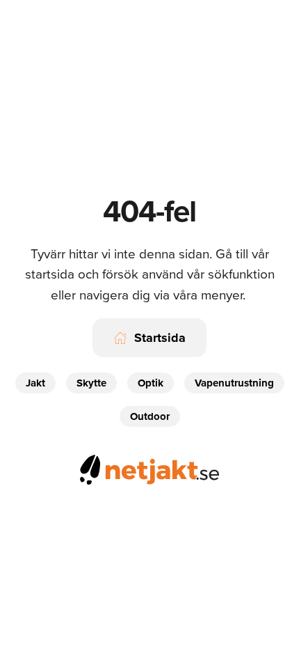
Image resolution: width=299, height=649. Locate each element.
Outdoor (150, 416)
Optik (150, 383)
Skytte (91, 383)
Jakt (35, 383)
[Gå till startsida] (149, 467)
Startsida (160, 338)
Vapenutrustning (234, 383)
